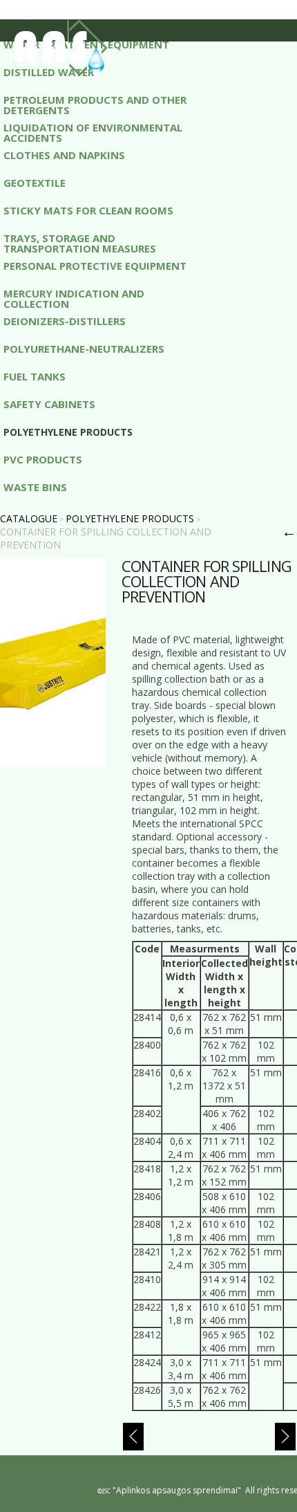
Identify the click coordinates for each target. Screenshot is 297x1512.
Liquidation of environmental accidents (92, 132)
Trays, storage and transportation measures (79, 242)
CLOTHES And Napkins (64, 156)
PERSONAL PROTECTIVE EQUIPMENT (94, 267)
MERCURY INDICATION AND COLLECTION (73, 298)
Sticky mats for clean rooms (88, 211)
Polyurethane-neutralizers (83, 350)
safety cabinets (49, 405)
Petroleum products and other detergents (94, 104)
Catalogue (28, 518)
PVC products (42, 460)
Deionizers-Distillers (64, 322)
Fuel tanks (34, 377)
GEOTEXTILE (34, 184)
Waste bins (35, 488)
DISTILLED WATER (48, 73)
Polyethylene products (68, 433)
